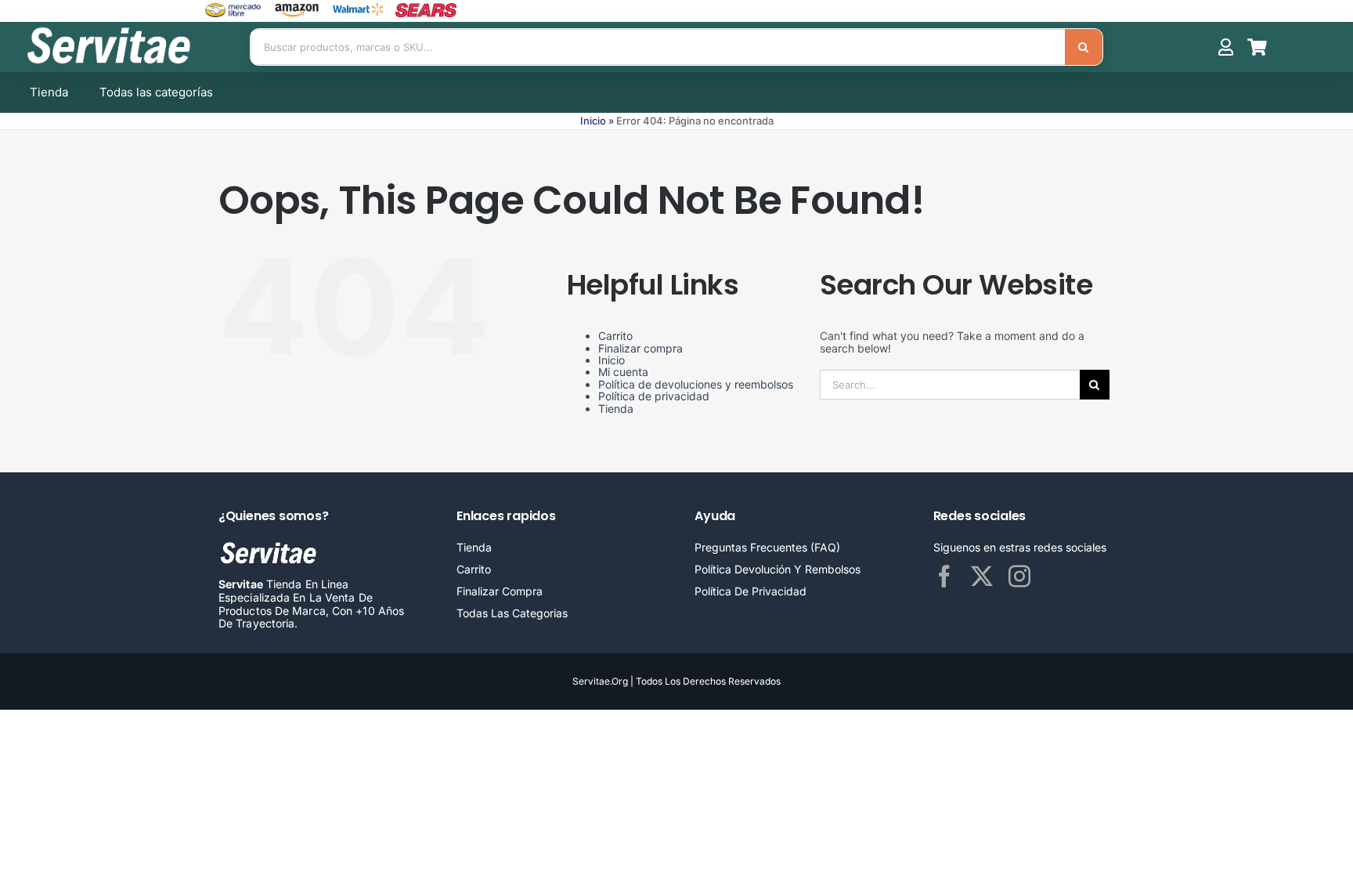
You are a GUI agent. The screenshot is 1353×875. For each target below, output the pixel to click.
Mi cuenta (623, 371)
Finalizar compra (640, 348)
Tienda (615, 408)
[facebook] (944, 577)
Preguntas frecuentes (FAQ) (767, 547)
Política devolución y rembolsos (778, 569)
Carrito (615, 335)
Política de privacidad (653, 396)
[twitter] (982, 577)
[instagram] (1019, 577)
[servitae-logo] (110, 29)
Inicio (593, 120)
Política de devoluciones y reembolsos (695, 384)
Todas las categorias (512, 613)
